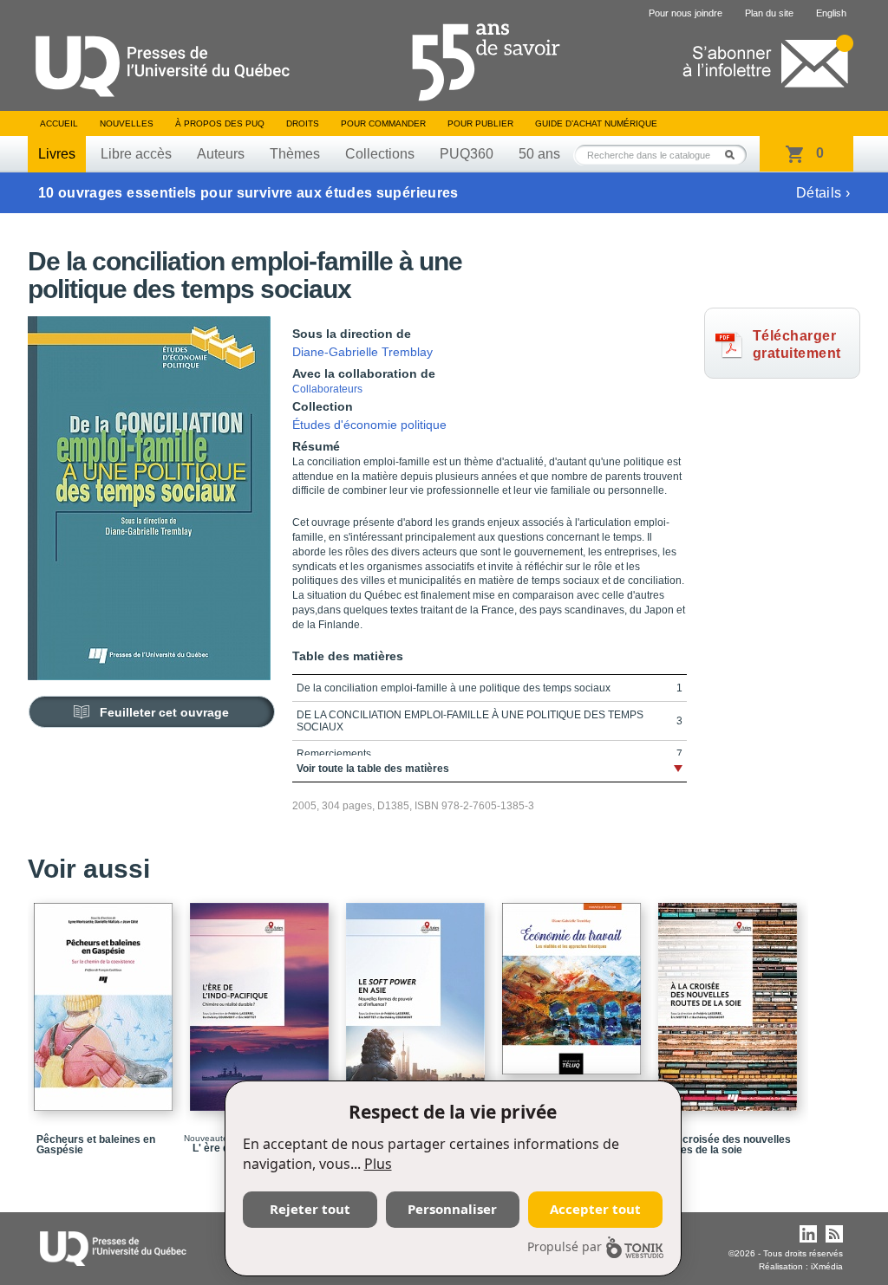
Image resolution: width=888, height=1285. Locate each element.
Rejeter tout (310, 1208)
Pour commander (383, 123)
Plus (378, 1163)
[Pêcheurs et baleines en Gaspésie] (106, 999)
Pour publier (480, 123)
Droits (302, 123)
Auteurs (221, 153)
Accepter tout (595, 1208)
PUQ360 (466, 153)
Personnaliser (452, 1208)
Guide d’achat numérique (596, 123)
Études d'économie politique (369, 425)
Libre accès (136, 153)
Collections (380, 153)
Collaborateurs (327, 389)
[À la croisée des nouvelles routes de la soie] (730, 999)
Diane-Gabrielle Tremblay (362, 352)
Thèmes (295, 153)
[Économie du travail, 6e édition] (574, 981)
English (831, 13)
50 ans (539, 153)
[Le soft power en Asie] (418, 999)
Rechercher (735, 154)
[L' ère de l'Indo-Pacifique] (262, 999)
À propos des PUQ (219, 123)
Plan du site (769, 13)
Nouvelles (126, 123)
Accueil (59, 123)
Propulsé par (564, 1246)
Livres (56, 153)
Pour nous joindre (685, 13)
